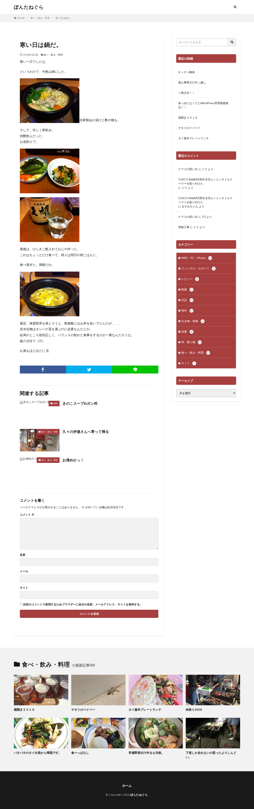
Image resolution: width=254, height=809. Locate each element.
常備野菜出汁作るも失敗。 (146, 752)
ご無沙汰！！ (186, 92)
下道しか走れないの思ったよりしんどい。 (211, 755)
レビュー (189, 279)
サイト (24, 587)
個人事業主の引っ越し (192, 82)
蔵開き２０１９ (188, 117)
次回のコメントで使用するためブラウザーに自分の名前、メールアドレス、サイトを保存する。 (82, 604)
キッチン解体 (186, 72)
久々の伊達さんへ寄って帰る (86, 431)
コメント (27, 514)
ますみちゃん (190, 206)
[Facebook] (43, 370)
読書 (187, 331)
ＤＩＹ (188, 363)
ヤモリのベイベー (189, 128)
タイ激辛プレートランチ (193, 138)
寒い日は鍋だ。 (64, 17)
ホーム (127, 785)
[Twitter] (89, 370)
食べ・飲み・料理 (40, 17)
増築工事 (183, 227)
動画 (187, 289)
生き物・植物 (192, 321)
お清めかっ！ (73, 460)
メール (24, 571)
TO (204, 216)
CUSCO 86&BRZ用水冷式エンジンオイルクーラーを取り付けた (205, 181)
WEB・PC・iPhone (196, 257)
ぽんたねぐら (29, 7)
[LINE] (135, 370)
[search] (232, 42)
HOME (21, 17)
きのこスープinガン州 (80, 403)
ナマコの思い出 (188, 169)
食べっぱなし (80, 752)
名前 (22, 554)
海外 (56, 403)
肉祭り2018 (194, 709)
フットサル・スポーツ (198, 268)
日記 (187, 300)
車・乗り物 (191, 342)
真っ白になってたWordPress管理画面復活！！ (203, 105)
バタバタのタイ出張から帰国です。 (38, 752)
